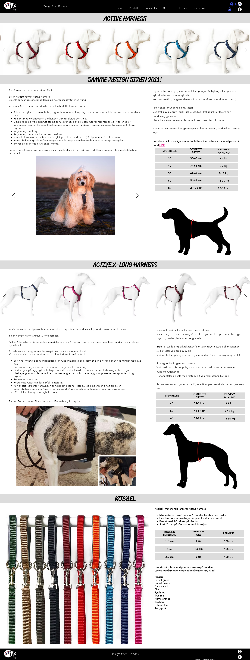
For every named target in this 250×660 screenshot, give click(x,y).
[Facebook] (240, 9)
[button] (229, 9)
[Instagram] (240, 651)
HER (162, 145)
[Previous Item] (13, 196)
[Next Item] (137, 196)
